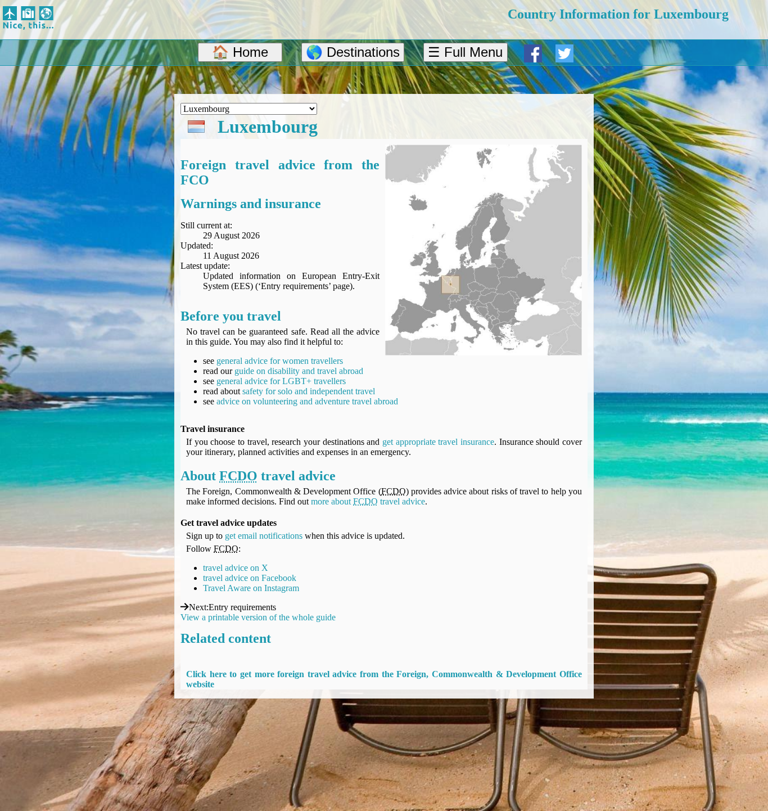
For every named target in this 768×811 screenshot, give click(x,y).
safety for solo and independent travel (308, 391)
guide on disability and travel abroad (298, 371)
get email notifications (263, 535)
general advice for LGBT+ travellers (281, 381)
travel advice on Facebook (249, 578)
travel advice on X (235, 568)
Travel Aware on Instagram (251, 588)
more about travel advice (368, 501)
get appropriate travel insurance (438, 442)
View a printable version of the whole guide (258, 617)
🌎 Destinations (353, 52)
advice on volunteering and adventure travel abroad (307, 401)
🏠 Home (240, 52)
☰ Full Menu (465, 52)
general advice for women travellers (279, 361)
